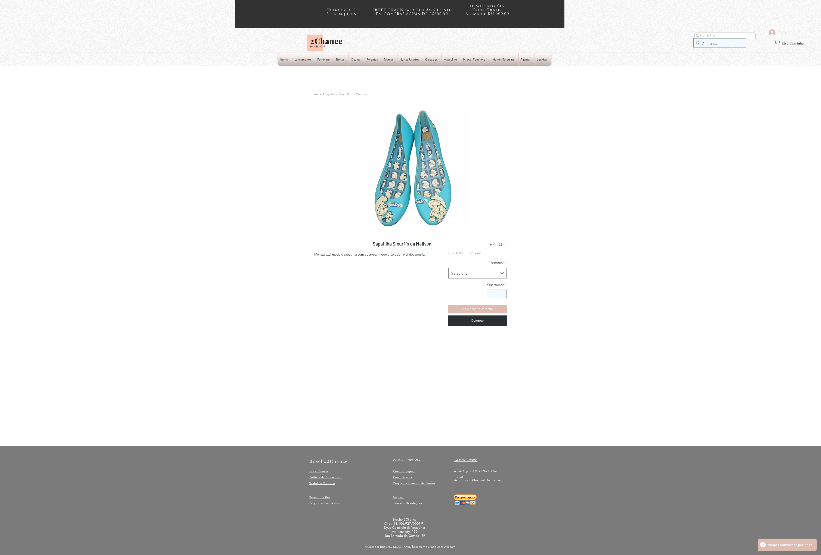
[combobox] (477, 273)
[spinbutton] (497, 294)
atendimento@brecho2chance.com (478, 480)
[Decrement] (490, 294)
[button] (777, 42)
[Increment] (503, 294)
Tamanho (498, 262)
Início (318, 94)
